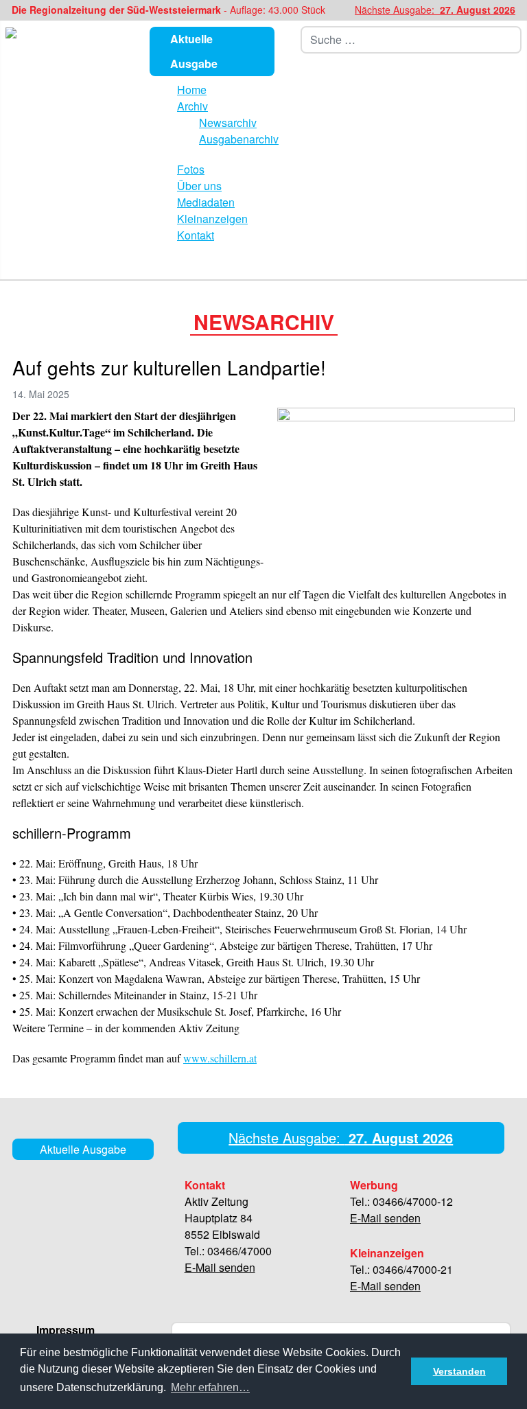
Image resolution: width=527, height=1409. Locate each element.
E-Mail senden (220, 1267)
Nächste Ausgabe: (435, 9)
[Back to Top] (511, 1392)
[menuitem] (192, 89)
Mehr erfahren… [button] (210, 1387)
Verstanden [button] (459, 1371)
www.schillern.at (220, 1058)
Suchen (513, 39)
